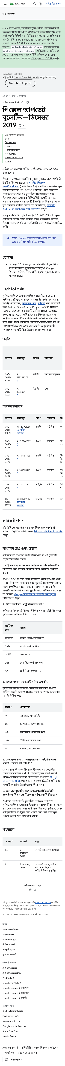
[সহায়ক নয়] (27, 102)
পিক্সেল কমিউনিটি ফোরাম (48, 531)
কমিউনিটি (26, 1048)
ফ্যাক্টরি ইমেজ (9, 949)
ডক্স (13, 96)
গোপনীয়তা (9, 1053)
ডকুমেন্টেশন (9, 13)
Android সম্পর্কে (10, 1048)
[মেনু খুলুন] (5, 4)
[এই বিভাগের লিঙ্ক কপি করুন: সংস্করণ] (18, 830)
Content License (43, 902)
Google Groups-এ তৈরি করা (16, 993)
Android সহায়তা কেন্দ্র (13, 1011)
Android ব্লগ (8, 977)
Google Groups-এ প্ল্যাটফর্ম (15, 988)
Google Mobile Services (14, 1026)
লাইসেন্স (54, 1048)
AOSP (5, 96)
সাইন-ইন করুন (53, 3)
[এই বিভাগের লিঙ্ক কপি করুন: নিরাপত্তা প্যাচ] (27, 289)
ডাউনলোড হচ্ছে (9, 939)
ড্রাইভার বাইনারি (10, 954)
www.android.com (12, 1021)
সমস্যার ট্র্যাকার (9, 1036)
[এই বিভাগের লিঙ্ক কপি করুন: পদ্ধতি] (14, 339)
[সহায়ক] (22, 102)
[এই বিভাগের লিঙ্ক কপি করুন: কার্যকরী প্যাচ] (27, 521)
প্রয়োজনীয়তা (8, 934)
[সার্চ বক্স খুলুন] (35, 4)
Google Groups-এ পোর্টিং (15, 998)
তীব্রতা (41, 303)
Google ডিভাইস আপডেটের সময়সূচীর (35, 594)
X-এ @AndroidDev (12, 972)
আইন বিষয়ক (40, 1048)
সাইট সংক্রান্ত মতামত (27, 1053)
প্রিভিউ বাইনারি (9, 944)
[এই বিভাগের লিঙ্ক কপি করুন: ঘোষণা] (16, 258)
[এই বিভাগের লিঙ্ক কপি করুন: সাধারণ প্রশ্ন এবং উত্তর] (40, 549)
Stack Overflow (10, 1031)
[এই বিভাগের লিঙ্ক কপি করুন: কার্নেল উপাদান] (26, 407)
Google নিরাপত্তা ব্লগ (12, 982)
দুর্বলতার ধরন (29, 303)
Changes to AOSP (42, 58)
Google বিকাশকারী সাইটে (24, 242)
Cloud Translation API (26, 77)
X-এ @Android (10, 967)
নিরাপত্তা (22, 96)
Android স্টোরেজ (10, 929)
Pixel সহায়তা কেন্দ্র (11, 1016)
